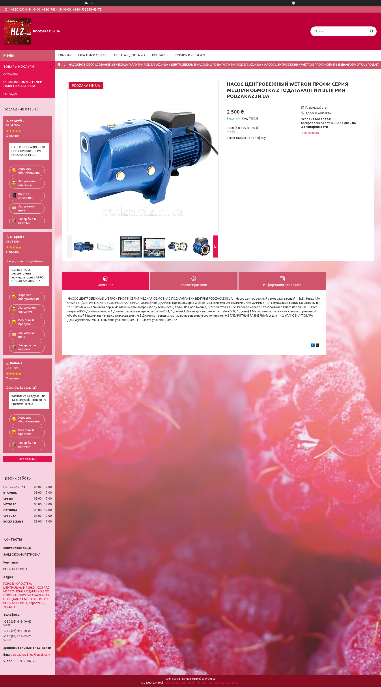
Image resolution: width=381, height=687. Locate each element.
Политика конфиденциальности (220, 682)
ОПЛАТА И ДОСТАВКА (130, 55)
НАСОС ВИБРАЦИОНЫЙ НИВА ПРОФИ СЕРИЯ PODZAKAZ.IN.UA (28, 151)
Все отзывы (27, 459)
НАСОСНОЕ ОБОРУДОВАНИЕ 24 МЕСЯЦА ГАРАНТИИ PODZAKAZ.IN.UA (118, 64)
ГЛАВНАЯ (64, 55)
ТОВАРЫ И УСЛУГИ (188, 55)
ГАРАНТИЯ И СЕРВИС (92, 55)
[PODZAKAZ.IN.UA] (17, 31)
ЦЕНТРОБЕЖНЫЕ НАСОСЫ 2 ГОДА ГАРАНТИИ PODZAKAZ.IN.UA (216, 64)
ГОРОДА (10, 93)
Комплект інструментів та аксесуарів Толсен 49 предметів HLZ (28, 399)
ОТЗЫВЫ (10, 74)
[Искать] (372, 31)
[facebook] (313, 346)
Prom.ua (210, 678)
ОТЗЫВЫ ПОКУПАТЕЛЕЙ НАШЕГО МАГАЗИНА (22, 84)
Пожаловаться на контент (181, 682)
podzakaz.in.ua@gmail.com (31, 654)
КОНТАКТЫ (160, 55)
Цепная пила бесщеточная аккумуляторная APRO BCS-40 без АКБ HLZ (27, 275)
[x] (317, 346)
